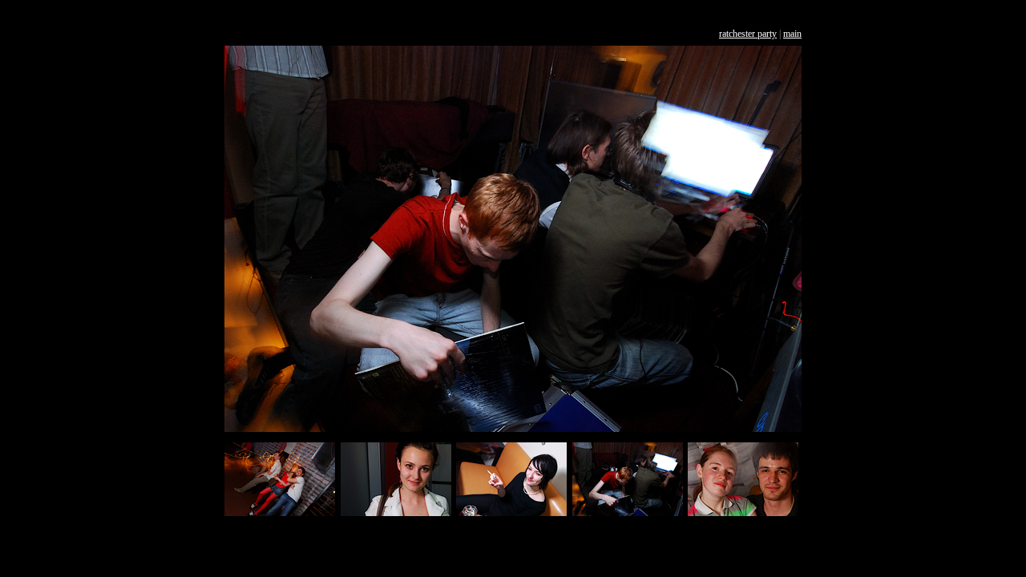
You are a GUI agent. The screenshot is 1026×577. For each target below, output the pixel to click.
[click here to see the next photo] (513, 428)
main (792, 33)
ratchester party (748, 33)
